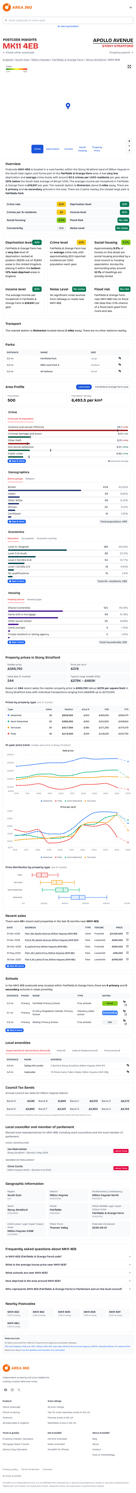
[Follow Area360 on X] (19, 1390)
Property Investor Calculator (18, 1438)
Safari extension (56, 1444)
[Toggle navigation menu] (130, 7)
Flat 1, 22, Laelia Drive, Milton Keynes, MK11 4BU (50, 953)
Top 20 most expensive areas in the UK (69, 1412)
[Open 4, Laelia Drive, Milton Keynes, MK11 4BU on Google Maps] (127, 946)
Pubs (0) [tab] (61, 1050)
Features (7, 1417)
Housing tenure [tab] (16, 599)
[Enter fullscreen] (129, 66)
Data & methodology (103, 1454)
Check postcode (11, 1407)
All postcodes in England (16, 1423)
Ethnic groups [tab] (15, 478)
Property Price (97, 149)
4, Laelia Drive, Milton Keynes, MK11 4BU (46, 946)
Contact (96, 1449)
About (95, 1444)
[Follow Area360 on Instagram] (12, 1390)
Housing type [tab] (34, 599)
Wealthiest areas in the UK (62, 1423)
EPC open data (55, 1346)
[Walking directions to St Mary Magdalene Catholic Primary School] (124, 1011)
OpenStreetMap (106, 1346)
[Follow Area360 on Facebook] (6, 1390)
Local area (84, 386)
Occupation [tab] (27, 538)
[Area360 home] (17, 7)
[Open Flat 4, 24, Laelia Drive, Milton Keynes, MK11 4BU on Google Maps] (127, 959)
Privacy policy (10, 1469)
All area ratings (56, 1407)
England (8, 59)
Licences (47, 1469)
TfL (116, 1346)
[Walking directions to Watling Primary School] (124, 1020)
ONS (45, 1346)
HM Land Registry (13, 1346)
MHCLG (66, 1346)
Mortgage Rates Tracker (16, 1444)
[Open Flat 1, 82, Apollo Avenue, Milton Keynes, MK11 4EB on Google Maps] (127, 933)
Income (69, 149)
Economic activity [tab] (47, 538)
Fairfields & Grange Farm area (111, 386)
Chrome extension (57, 1438)
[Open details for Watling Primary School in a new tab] (125, 1023)
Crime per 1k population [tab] (21, 418)
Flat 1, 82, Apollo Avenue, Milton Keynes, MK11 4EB (51, 933)
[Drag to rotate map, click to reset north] (129, 150)
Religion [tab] (30, 478)
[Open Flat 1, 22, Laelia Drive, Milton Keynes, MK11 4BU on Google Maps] (127, 953)
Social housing (82, 149)
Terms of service (30, 1469)
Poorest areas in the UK (60, 1417)
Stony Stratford (96, 59)
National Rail (124, 1346)
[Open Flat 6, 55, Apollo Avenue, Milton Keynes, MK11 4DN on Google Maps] (127, 940)
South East (22, 59)
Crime (37, 149)
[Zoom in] (129, 141)
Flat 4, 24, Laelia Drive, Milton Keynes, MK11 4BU (50, 959)
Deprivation (52, 149)
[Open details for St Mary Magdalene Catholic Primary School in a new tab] (125, 1014)
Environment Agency (80, 1346)
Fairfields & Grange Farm (68, 59)
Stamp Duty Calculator (15, 1449)
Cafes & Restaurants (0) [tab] (85, 1050)
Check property (11, 1412)
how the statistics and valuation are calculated (43, 1350)
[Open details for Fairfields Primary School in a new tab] (125, 1005)
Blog (94, 1438)
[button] (68, 106)
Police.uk (26, 1346)
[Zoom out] (129, 145)
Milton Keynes (41, 59)
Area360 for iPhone (58, 1449)
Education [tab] (13, 538)
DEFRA (94, 1346)
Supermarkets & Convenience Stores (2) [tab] (28, 1050)
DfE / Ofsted (37, 1346)
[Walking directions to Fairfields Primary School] (124, 1001)
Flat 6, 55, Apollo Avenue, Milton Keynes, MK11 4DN (51, 940)
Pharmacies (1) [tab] (112, 1050)
